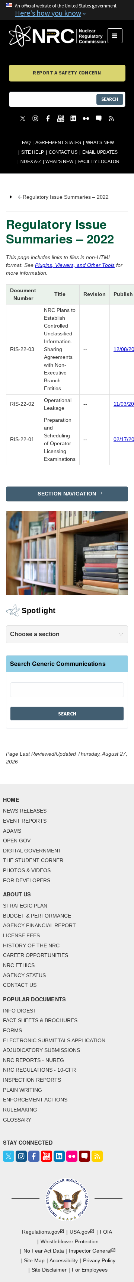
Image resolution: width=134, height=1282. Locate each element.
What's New (100, 142)
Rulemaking (20, 1110)
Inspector (90, 1251)
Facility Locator (98, 161)
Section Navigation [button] (67, 494)
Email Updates (100, 152)
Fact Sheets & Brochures (40, 1020)
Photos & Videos (27, 870)
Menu (117, 36)
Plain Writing (22, 1090)
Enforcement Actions (35, 1100)
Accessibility (64, 1260)
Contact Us (63, 152)
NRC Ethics (19, 965)
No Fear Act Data (43, 1251)
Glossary (17, 1120)
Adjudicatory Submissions (41, 1050)
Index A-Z (30, 161)
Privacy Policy (99, 1260)
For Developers (26, 880)
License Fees (21, 935)
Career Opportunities (35, 955)
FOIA (106, 1232)
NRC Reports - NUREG (33, 1060)
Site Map (34, 1260)
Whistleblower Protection (70, 1241)
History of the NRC (31, 945)
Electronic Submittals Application (54, 1040)
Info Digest (19, 1011)
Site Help (32, 152)
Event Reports (25, 821)
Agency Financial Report (39, 925)
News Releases (25, 811)
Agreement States (58, 142)
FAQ (26, 142)
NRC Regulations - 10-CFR (39, 1070)
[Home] (58, 35)
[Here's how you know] (67, 10)
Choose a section (35, 634)
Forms (12, 1030)
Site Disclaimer (49, 1270)
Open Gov (17, 840)
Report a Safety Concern (67, 72)
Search (109, 99)
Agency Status (24, 975)
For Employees (90, 1270)
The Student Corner (33, 860)
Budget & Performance (37, 916)
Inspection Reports (32, 1080)
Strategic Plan (25, 906)
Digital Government (32, 851)
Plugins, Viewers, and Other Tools (75, 265)
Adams (12, 831)
